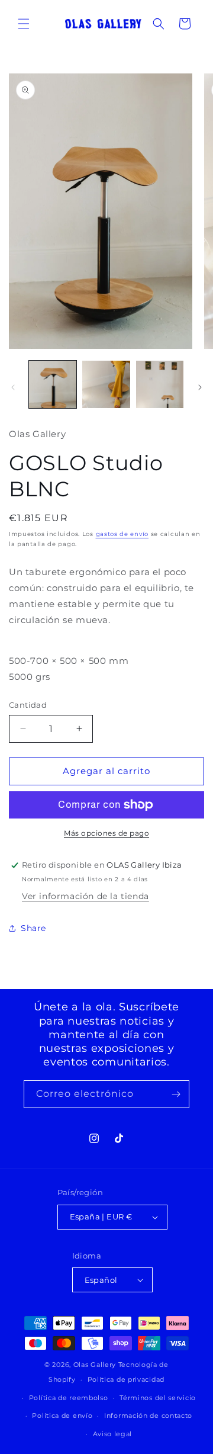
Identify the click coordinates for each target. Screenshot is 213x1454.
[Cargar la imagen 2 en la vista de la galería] (106, 384)
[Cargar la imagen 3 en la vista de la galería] (159, 384)
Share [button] (33, 928)
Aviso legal (113, 1434)
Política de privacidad (126, 1379)
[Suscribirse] (176, 1094)
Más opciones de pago (106, 833)
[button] (24, 24)
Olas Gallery (94, 1364)
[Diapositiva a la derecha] (200, 387)
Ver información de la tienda (85, 896)
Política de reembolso (68, 1398)
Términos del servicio (158, 1398)
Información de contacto (148, 1415)
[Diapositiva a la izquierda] (13, 387)
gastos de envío (122, 534)
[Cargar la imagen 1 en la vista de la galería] (52, 384)
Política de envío (62, 1415)
